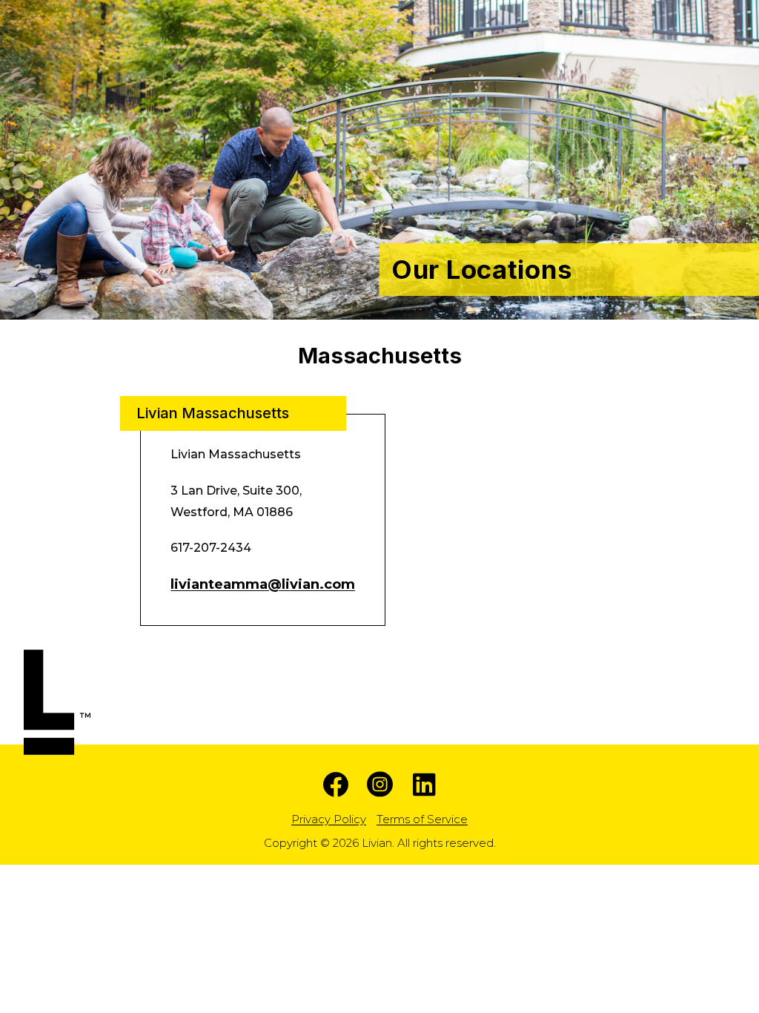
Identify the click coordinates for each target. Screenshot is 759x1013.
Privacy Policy (328, 819)
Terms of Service (422, 819)
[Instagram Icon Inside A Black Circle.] (380, 784)
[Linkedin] (424, 784)
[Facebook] (335, 784)
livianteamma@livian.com (262, 584)
